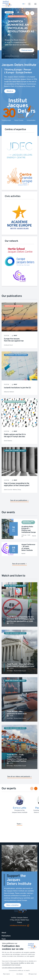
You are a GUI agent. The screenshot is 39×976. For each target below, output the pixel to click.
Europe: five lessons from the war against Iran (14, 340)
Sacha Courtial (8, 489)
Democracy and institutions (14, 401)
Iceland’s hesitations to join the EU (17, 387)
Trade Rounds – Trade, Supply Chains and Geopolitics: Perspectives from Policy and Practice (17, 758)
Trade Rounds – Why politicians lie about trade (17, 712)
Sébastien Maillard (9, 392)
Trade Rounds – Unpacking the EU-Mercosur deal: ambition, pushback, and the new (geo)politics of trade (20, 619)
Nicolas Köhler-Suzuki (20, 671)
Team (4, 939)
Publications (6, 936)
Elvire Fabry (10, 671)
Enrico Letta (19, 807)
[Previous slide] (27, 13)
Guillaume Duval (8, 345)
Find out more (27, 50)
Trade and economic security (15, 450)
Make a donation (12, 905)
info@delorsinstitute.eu (18, 925)
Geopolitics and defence (17, 16)
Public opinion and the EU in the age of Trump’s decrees (15, 435)
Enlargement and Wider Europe (16, 355)
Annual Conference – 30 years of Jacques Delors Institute (28, 547)
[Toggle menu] (35, 4)
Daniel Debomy (8, 441)
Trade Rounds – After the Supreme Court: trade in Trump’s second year (20, 665)
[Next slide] (32, 13)
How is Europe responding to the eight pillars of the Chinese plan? (16, 484)
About (4, 933)
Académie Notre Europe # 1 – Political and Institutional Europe (29, 529)
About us (10, 91)
